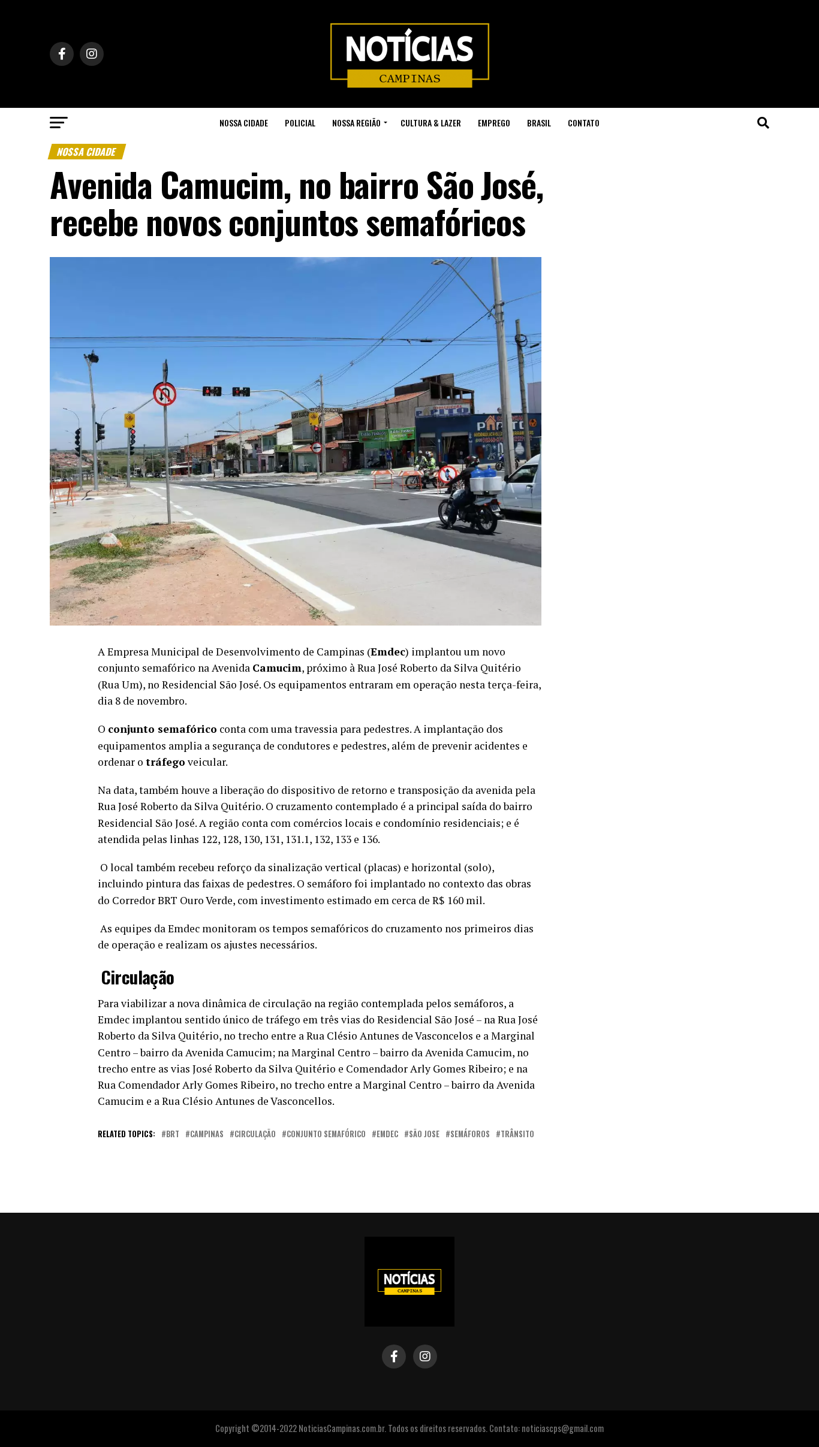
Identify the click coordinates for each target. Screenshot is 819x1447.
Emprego (494, 122)
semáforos (470, 1134)
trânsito (517, 1134)
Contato (584, 122)
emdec (387, 1134)
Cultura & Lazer (431, 122)
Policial (300, 122)
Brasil (539, 122)
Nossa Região (356, 122)
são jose (424, 1134)
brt (172, 1134)
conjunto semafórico (326, 1134)
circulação (255, 1134)
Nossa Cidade (243, 122)
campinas (207, 1134)
